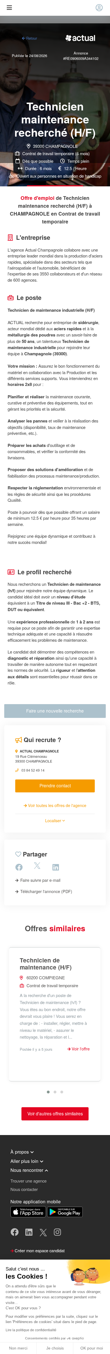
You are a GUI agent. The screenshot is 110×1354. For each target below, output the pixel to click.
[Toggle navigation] (9, 8)
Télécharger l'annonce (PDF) (45, 891)
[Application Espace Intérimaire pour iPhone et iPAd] (28, 1211)
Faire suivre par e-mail (39, 880)
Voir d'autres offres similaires (55, 1113)
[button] (48, 1092)
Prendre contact (55, 785)
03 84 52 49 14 (33, 770)
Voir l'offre (80, 1049)
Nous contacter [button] (24, 1189)
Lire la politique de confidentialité (31, 1330)
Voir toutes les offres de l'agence (56, 805)
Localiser (53, 820)
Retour (31, 38)
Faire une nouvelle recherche (55, 710)
